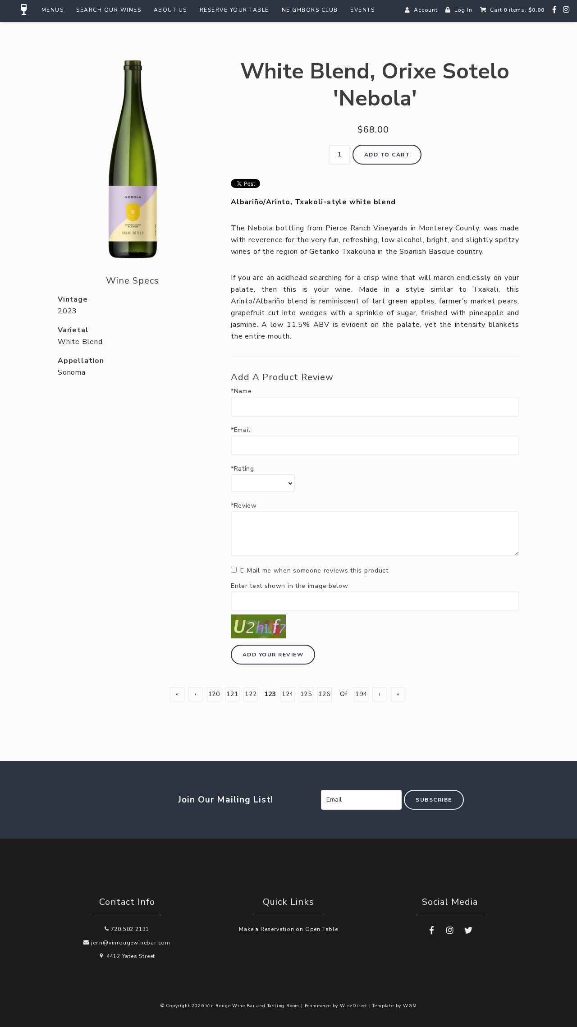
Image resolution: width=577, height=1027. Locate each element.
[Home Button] (24, 10)
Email (311, 790)
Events (362, 10)
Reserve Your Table (234, 10)
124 (287, 694)
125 (306, 694)
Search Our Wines (108, 10)
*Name (241, 391)
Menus (52, 10)
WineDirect (353, 1006)
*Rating (242, 469)
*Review (244, 506)
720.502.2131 (129, 929)
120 (214, 694)
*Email (241, 430)
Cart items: (517, 10)
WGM (410, 1006)
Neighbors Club (310, 10)
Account (426, 10)
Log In (463, 10)
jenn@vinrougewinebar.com (129, 942)
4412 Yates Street (130, 956)
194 (361, 694)
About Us (170, 10)
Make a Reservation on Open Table (288, 929)
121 (232, 694)
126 (324, 694)
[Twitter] (468, 930)
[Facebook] (554, 10)
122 (250, 694)
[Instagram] (566, 10)
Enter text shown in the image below (289, 586)
